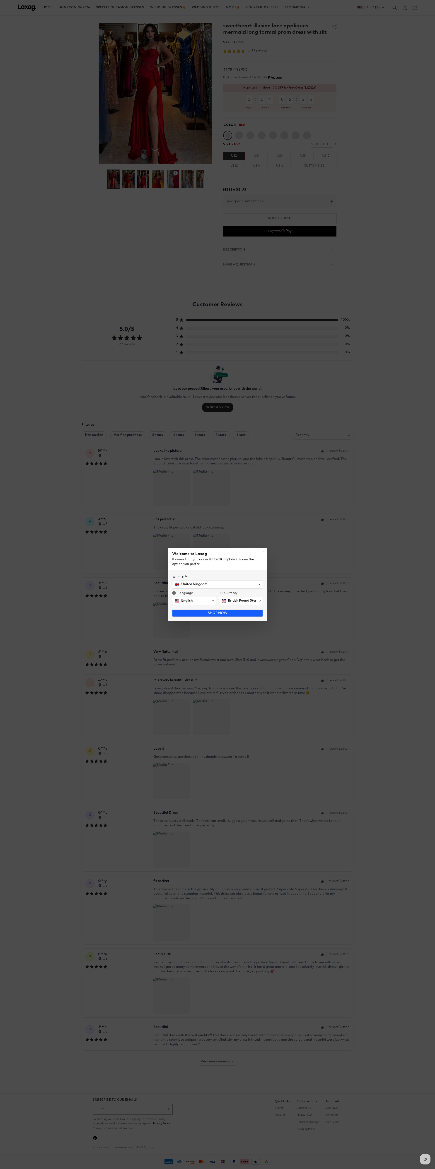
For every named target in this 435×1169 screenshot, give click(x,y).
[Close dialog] (263, 551)
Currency (230, 593)
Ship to (183, 576)
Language (185, 593)
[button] (217, 584)
